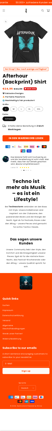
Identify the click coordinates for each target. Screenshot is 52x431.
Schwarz (9, 119)
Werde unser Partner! (13, 333)
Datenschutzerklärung (13, 315)
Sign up (26, 371)
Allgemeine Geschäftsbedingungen (14, 327)
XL (29, 109)
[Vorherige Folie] (21, 170)
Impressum (8, 310)
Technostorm (22, 406)
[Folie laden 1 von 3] (24, 170)
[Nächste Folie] (31, 170)
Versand (6, 320)
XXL (38, 109)
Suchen (6, 305)
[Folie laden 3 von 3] (28, 170)
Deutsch (24, 388)
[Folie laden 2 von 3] (26, 170)
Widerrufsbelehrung (12, 339)
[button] (4, 10)
